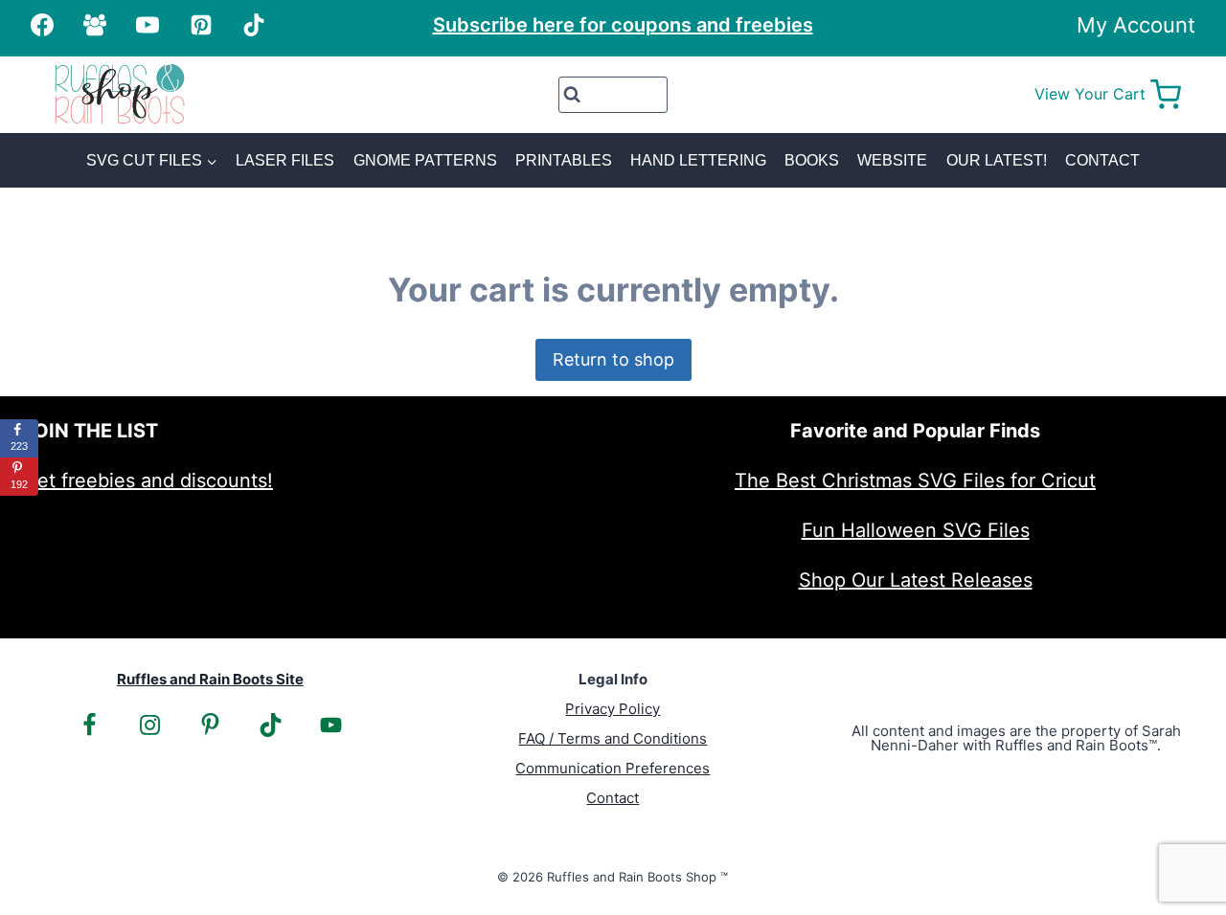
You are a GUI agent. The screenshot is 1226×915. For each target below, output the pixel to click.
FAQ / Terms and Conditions (612, 738)
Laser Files (285, 160)
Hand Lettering (698, 160)
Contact (1102, 160)
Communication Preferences (612, 768)
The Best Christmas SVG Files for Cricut (915, 480)
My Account (1136, 24)
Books (811, 160)
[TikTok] (254, 25)
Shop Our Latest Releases (916, 580)
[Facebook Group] (95, 25)
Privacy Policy (612, 709)
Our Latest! (996, 160)
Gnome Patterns (425, 160)
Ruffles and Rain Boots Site (210, 679)
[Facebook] (42, 25)
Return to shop (613, 359)
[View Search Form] (613, 95)
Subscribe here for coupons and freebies (623, 24)
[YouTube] (147, 25)
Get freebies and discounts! (148, 480)
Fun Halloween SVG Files (916, 530)
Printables (563, 160)
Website (892, 160)
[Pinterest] (201, 25)
